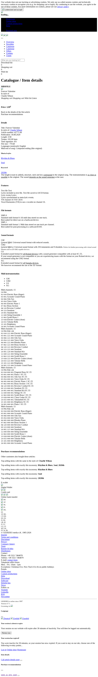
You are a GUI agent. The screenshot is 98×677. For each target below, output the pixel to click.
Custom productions (9, 574)
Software (4, 581)
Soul (3, 163)
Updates (9, 53)
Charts (8, 56)
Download (5, 578)
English (16, 618)
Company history (8, 544)
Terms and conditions (9, 537)
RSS (3, 594)
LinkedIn (4, 592)
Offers (8, 51)
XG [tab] (7, 285)
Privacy (4, 542)
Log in (3, 650)
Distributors (5, 551)
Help (3, 576)
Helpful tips (5, 583)
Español (25, 618)
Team (3, 546)
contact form (12, 560)
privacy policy (63, 7)
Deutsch (6, 618)
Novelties (10, 44)
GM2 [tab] (8, 281)
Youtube (4, 590)
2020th (4, 172)
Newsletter (5, 597)
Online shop (6, 571)
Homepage (21, 650)
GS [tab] (7, 283)
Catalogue (10, 46)
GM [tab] (7, 279)
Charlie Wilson (16, 130)
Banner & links (7, 548)
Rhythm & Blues (8, 158)
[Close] (2, 38)
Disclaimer (5, 539)
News (3, 585)
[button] (7, 28)
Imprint (4, 535)
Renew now (6, 633)
